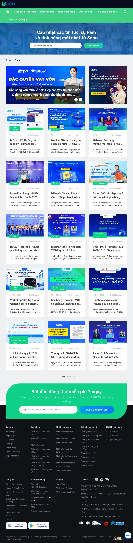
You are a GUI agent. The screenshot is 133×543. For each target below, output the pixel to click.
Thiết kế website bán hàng (64, 433)
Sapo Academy (12, 456)
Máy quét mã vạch (113, 440)
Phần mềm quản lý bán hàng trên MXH (40, 457)
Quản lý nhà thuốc (88, 461)
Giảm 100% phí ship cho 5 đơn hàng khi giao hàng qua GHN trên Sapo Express (108, 195)
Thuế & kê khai (58, 289)
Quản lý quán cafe (88, 453)
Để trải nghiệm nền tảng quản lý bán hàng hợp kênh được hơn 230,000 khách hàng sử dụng (67, 399)
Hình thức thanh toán (15, 488)
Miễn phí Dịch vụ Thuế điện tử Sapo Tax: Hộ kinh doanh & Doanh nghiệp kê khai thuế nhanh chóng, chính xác (66, 195)
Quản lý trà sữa (87, 465)
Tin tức (14, 127)
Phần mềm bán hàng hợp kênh (41, 470)
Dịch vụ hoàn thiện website (13, 513)
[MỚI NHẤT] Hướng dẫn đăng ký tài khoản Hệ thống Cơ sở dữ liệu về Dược (23, 142)
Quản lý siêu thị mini (89, 431)
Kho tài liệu (15, 338)
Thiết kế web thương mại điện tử (66, 457)
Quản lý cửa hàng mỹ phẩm (89, 447)
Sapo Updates (100, 183)
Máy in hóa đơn (112, 431)
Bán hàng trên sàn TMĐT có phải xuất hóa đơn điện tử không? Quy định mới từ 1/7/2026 (66, 302)
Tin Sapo (14, 130)
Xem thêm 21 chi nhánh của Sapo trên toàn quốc (104, 516)
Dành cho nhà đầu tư (64, 488)
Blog (8, 60)
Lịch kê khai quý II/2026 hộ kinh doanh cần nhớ (23, 355)
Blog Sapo (10, 440)
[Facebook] (96, 479)
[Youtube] (101, 479)
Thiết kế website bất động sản (64, 450)
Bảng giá (9, 444)
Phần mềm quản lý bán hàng (40, 433)
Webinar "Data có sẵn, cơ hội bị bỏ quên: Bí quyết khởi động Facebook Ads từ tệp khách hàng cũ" (66, 142)
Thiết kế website (38, 445)
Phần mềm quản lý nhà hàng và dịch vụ (40, 464)
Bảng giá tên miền (63, 471)
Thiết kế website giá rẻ (65, 463)
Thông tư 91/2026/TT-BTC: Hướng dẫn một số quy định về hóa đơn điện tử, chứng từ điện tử (65, 355)
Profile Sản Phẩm (13, 452)
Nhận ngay (94, 45)
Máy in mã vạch (112, 435)
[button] (129, 3)
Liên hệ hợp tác (62, 484)
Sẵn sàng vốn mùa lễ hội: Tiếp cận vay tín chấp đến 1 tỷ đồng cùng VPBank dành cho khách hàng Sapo (44, 92)
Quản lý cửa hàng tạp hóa (91, 435)
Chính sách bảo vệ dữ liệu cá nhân (16, 507)
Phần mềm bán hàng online (39, 439)
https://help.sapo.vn (39, 487)
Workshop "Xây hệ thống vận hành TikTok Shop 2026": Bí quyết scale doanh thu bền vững (24, 302)
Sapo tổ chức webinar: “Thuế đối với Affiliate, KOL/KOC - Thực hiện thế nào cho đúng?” (107, 355)
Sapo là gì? (10, 435)
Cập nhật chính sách (18, 340)
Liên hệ (9, 519)
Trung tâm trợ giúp (14, 484)
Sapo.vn (29, 537)
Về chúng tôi (11, 431)
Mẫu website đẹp (63, 467)
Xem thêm (66, 376)
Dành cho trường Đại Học (66, 492)
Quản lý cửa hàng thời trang (90, 441)
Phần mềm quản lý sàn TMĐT (40, 450)
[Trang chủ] (8, 12)
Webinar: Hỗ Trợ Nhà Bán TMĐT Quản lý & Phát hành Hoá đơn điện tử (66, 248)
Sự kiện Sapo (100, 130)
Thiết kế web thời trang (65, 438)
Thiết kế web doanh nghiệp (64, 443)
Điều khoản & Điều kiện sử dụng (15, 500)
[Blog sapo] (107, 479)
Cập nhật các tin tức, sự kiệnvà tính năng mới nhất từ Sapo (66, 35)
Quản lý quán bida (88, 457)
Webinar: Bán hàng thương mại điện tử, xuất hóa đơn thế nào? (107, 142)
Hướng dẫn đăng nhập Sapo (15, 493)
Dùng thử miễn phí (96, 409)
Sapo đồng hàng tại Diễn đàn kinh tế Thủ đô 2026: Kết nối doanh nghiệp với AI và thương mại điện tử (24, 195)
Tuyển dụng (11, 448)
